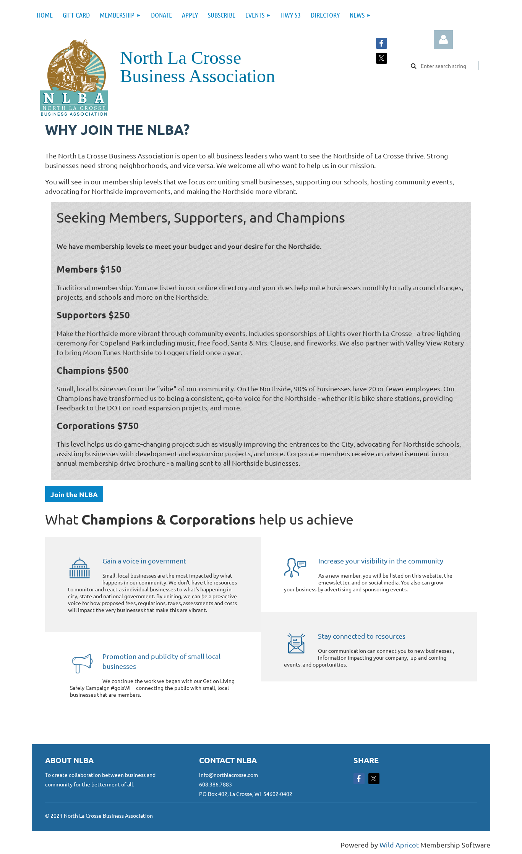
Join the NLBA (74, 494)
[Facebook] (381, 43)
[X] (381, 58)
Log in (443, 39)
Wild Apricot (399, 845)
